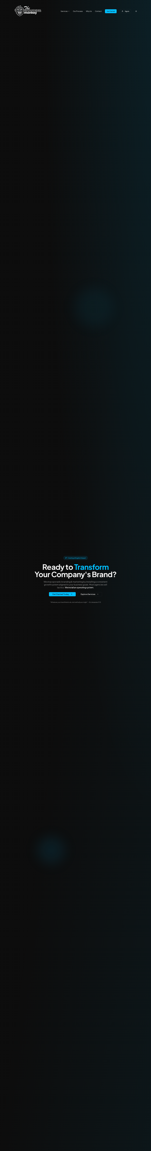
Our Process (78, 11)
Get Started (111, 11)
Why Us (89, 11)
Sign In (127, 11)
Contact (98, 11)
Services (64, 11)
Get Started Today (60, 594)
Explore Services (88, 594)
